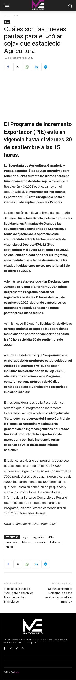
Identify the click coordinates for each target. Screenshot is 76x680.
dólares (25, 541)
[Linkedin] (36, 67)
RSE (16, 15)
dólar (51, 537)
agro (25, 537)
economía (40, 541)
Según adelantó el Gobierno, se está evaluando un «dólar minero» (58, 595)
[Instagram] (11, 648)
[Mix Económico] (38, 626)
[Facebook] (8, 67)
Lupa (16, 672)
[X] (17, 67)
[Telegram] (45, 67)
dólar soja (11, 541)
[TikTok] (17, 648)
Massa (9, 546)
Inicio (7, 15)
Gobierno (55, 541)
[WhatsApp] (27, 67)
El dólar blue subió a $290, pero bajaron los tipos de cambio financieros (19, 595)
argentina (38, 537)
